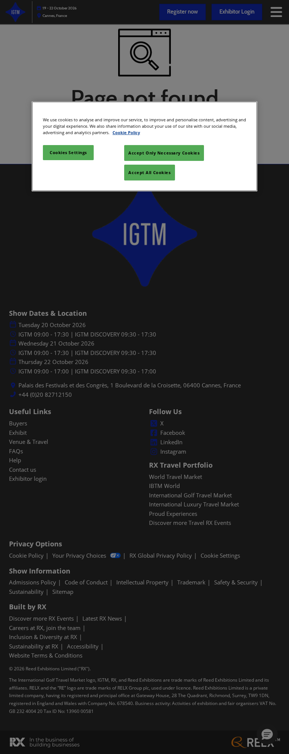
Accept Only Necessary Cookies (164, 153)
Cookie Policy (126, 132)
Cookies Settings (68, 152)
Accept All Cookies (149, 172)
